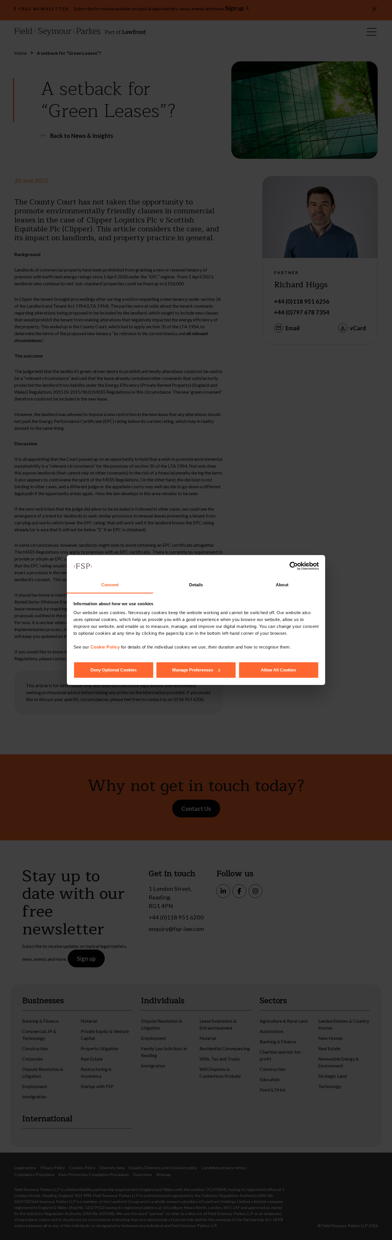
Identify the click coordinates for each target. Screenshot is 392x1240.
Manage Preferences (192, 669)
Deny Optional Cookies (113, 669)
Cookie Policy (105, 647)
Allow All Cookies (278, 669)
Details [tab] (196, 584)
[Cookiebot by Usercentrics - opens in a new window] (294, 566)
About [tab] (282, 584)
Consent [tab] (110, 584)
